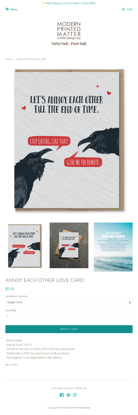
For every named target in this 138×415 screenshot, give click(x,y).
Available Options (16, 296)
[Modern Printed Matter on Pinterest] (68, 395)
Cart (129, 9)
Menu (13, 9)
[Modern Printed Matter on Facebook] (62, 395)
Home (8, 59)
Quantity (10, 310)
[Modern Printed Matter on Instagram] (75, 395)
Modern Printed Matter (79, 407)
